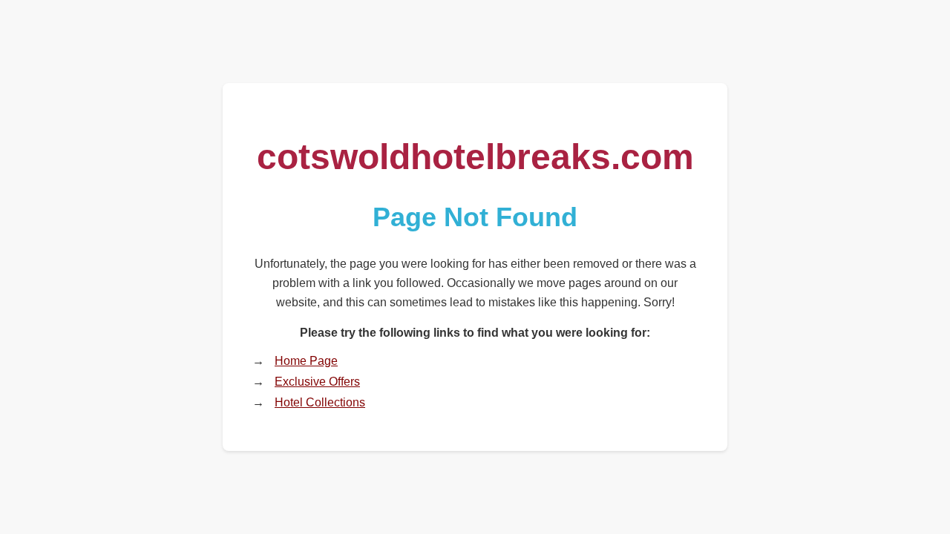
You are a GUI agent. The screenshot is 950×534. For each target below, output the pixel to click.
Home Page (306, 361)
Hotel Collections (320, 402)
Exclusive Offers (317, 381)
